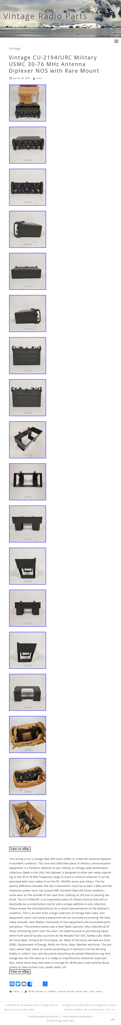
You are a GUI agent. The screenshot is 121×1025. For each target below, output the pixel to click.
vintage (15, 48)
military (71, 991)
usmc (91, 991)
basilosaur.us (86, 1016)
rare (86, 991)
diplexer (62, 991)
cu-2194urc (51, 991)
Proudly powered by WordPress (43, 1016)
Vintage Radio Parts (45, 15)
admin (39, 78)
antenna (39, 991)
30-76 (31, 991)
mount (79, 991)
